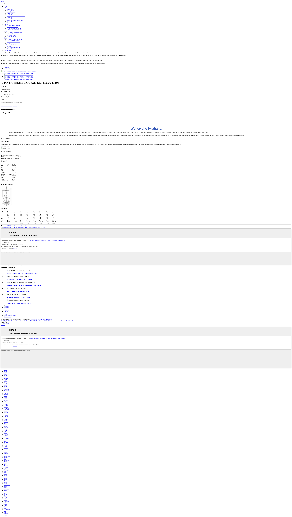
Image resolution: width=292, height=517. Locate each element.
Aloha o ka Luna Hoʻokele (13, 25)
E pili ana (6, 24)
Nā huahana (6, 7)
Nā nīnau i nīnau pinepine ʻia (14, 49)
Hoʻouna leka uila (5, 323)
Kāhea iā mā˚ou (7, 50)
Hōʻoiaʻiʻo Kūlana (11, 35)
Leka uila (15, 106)
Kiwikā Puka (10, 9)
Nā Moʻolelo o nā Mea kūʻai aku (14, 40)
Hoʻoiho (9, 46)
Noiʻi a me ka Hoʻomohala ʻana (14, 32)
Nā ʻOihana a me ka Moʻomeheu (15, 39)
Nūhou (5, 38)
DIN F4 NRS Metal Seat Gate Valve (18, 291)
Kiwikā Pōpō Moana (25, 320)
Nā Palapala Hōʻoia (11, 36)
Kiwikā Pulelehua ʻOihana (36, 320)
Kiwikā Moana (72, 320)
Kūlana (5, 31)
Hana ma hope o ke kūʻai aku (14, 47)
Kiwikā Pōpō (10, 14)
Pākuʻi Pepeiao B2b (5, 320)
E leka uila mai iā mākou (6, 106)
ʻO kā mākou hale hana (12, 27)
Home (5, 6)
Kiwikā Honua (10, 13)
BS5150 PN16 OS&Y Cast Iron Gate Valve (16, 225)
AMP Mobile (49, 319)
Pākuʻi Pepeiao (10, 10)
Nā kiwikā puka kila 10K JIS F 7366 (18, 297)
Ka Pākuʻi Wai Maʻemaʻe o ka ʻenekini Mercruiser (56, 320)
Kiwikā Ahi (9, 17)
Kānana (8, 22)
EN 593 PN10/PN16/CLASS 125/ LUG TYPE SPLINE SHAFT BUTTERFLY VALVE (24, 227)
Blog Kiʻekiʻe (41, 319)
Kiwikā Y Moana (15, 320)
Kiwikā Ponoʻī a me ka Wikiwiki (15, 20)
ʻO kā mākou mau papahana (13, 42)
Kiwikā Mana (10, 18)
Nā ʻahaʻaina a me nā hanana (14, 28)
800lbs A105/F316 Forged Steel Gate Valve (20, 303)
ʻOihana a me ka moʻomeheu (14, 29)
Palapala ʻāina (34, 319)
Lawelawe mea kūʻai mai (10, 44)
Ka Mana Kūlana (11, 33)
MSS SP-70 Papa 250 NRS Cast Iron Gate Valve (22, 274)
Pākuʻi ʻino (9, 21)
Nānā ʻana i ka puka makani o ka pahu (16, 16)
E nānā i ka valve (11, 12)
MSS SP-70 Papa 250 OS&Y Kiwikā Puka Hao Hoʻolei (24, 285)
